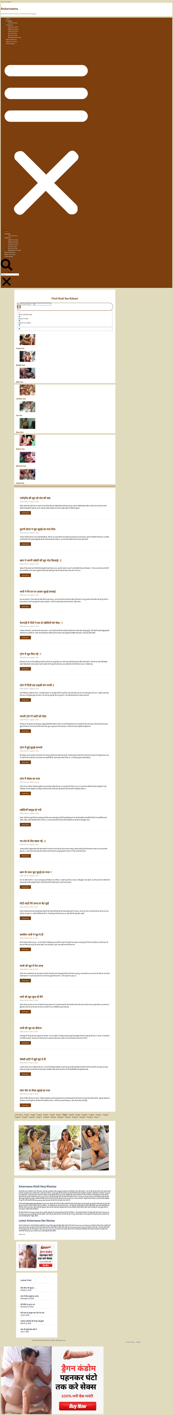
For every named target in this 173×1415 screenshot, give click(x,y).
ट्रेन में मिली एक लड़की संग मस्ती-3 (37, 685)
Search (10, 272)
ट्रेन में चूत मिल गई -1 (30, 654)
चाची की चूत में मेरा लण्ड (31, 966)
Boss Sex (19, 432)
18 (46, 1117)
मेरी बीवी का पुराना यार (28, 1304)
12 (98, 1114)
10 (84, 1114)
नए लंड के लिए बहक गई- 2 (33, 841)
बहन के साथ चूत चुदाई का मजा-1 (36, 872)
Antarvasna (9, 9)
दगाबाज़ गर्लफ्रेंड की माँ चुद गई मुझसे (32, 1321)
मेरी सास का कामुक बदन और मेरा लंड (32, 1313)
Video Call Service (9, 252)
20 (60, 1117)
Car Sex (19, 415)
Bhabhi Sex (20, 365)
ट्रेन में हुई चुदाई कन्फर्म (31, 747)
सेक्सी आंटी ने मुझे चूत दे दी (33, 1059)
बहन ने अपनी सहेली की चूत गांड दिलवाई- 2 (40, 560)
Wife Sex (19, 382)
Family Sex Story (13, 31)
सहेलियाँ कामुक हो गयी (30, 810)
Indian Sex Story (13, 27)
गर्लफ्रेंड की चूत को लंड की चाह (35, 498)
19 (53, 1117)
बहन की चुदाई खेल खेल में (29, 1329)
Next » (97, 1117)
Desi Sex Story (12, 33)
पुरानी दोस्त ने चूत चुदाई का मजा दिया (37, 529)
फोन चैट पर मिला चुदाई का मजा (35, 1090)
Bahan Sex (20, 449)
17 (39, 1117)
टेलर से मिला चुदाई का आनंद (29, 1296)
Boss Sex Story (12, 35)
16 (32, 1117)
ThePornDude (10, 43)
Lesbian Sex (21, 399)
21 (68, 1117)
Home (6, 231)
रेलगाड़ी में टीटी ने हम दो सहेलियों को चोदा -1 (41, 623)
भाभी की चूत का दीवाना (31, 1028)
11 (91, 1114)
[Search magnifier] (19, 306)
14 (18, 1117)
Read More (25, 513)
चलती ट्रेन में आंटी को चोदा (33, 716)
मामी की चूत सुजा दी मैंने (31, 997)
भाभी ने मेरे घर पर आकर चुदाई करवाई (38, 591)
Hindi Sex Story (12, 236)
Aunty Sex (20, 483)
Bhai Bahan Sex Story (14, 250)
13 (105, 1114)
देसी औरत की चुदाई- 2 (28, 1288)
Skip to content (6, 2)
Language (9, 21)
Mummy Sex (21, 466)
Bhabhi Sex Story (13, 29)
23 (82, 1117)
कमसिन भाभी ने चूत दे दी (31, 934)
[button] (46, 137)
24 (90, 1117)
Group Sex (20, 348)
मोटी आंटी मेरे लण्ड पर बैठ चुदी (34, 903)
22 (75, 1117)
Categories (9, 25)
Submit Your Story (9, 254)
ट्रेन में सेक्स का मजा (30, 778)
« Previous (18, 1114)
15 (25, 1117)
